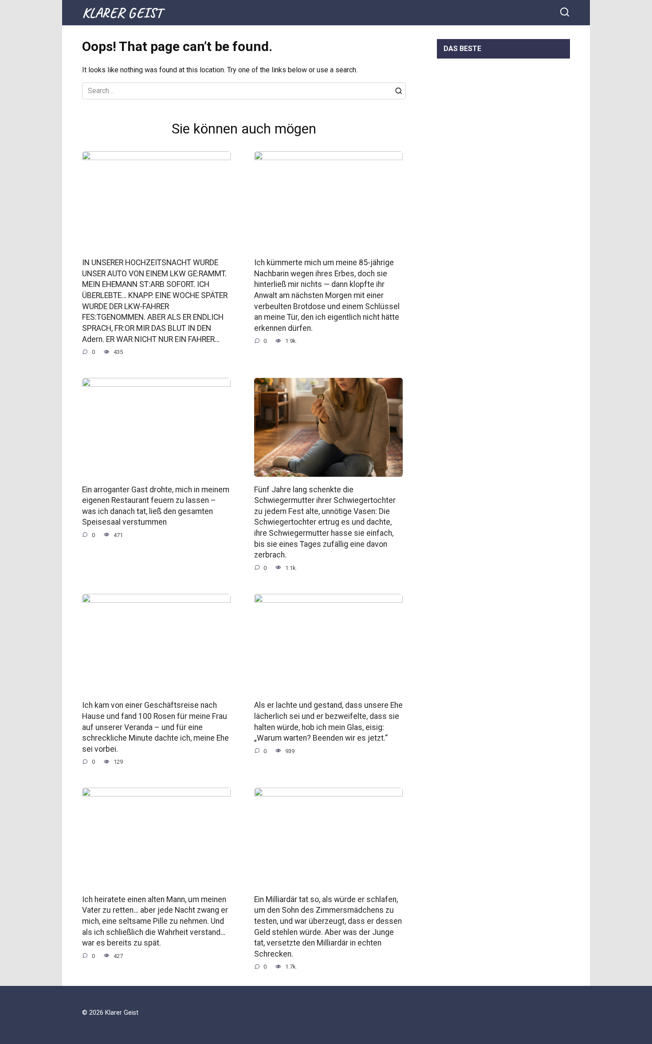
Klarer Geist (122, 13)
